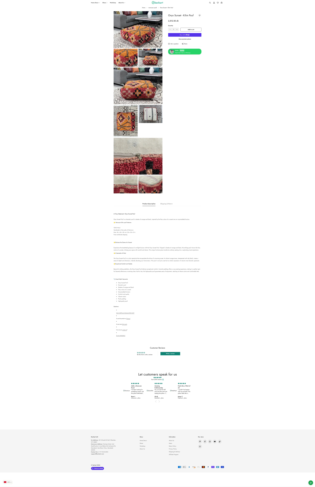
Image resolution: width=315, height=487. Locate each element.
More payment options (185, 39)
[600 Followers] (205, 442)
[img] (157, 377)
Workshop (113, 3)
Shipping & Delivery (174, 452)
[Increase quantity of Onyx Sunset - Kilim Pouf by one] (177, 29)
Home (143, 8)
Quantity (170, 26)
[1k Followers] (210, 442)
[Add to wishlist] (199, 15)
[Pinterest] (200, 442)
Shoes (104, 3)
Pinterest (128, 318)
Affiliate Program (173, 454)
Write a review (170, 354)
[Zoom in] (159, 15)
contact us (124, 330)
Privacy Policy (173, 449)
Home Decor (95, 3)
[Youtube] (215, 442)
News (170, 443)
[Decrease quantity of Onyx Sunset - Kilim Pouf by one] (170, 29)
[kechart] (157, 3)
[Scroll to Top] (312, 478)
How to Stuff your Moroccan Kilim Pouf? (125, 313)
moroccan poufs (152, 8)
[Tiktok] (220, 442)
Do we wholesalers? (120, 335)
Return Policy (172, 446)
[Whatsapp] (200, 446)
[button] (221, 3)
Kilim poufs (124, 324)
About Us (121, 3)
